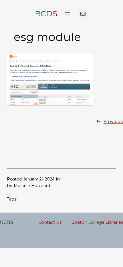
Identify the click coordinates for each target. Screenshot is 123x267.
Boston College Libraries (97, 222)
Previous (113, 121)
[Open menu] (67, 13)
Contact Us (49, 222)
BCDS (46, 13)
